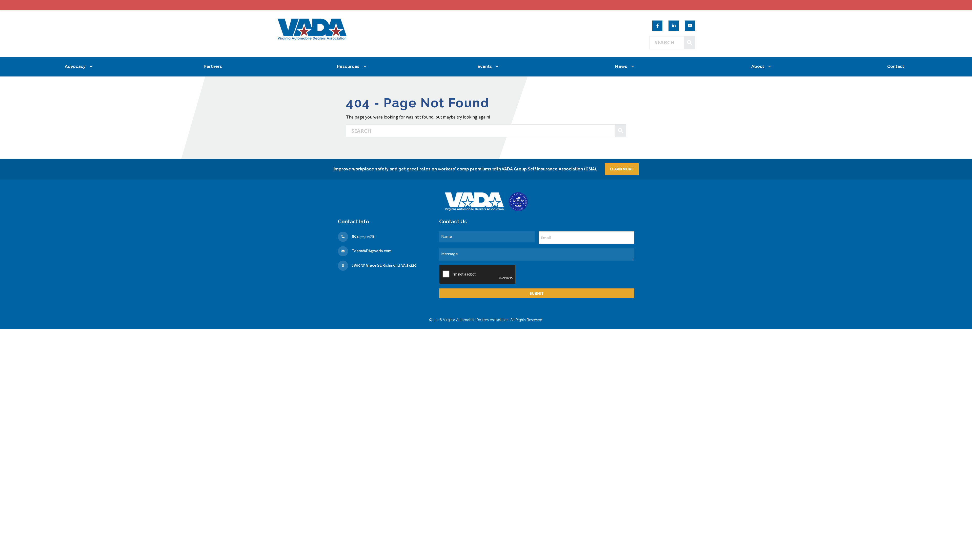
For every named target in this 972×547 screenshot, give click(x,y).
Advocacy (75, 66)
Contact (895, 66)
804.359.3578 (363, 237)
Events (485, 66)
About (757, 66)
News (621, 66)
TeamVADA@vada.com (371, 251)
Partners (213, 66)
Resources (348, 66)
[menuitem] (76, 66)
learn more (622, 169)
